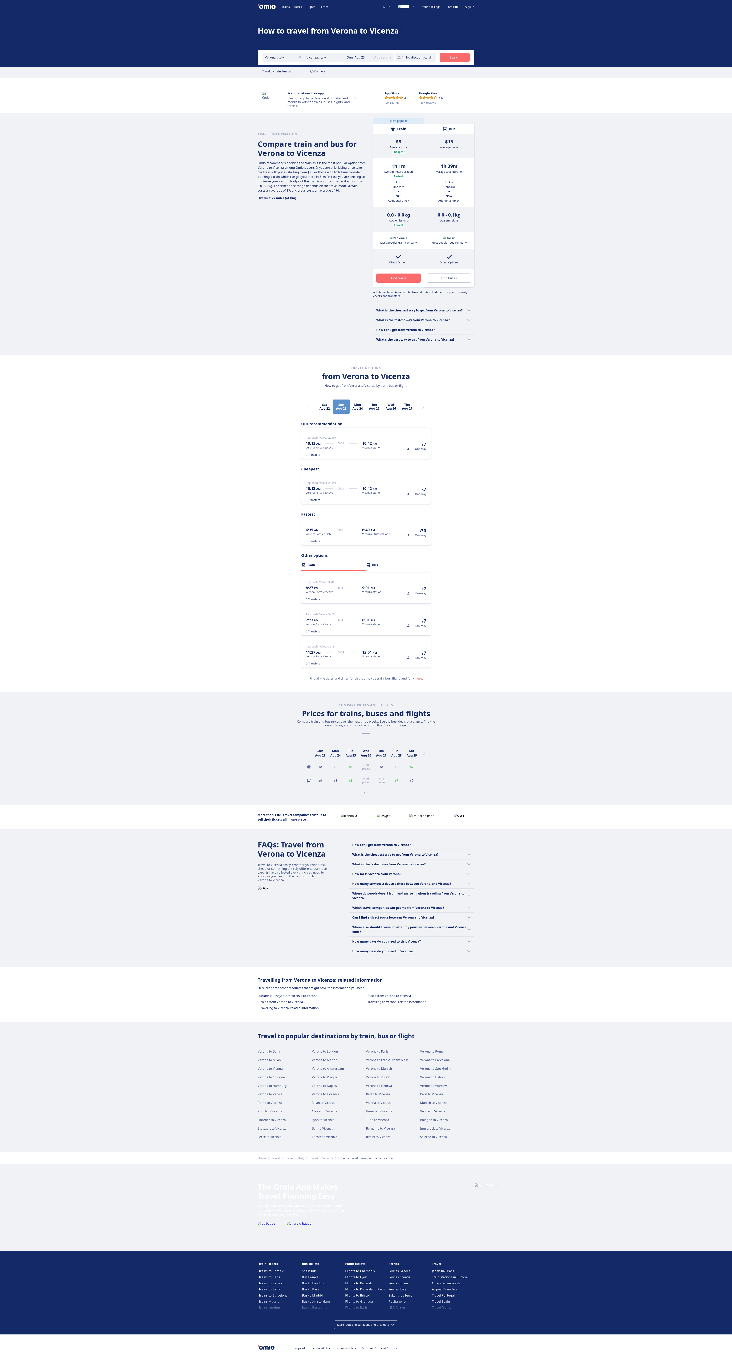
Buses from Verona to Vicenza (389, 996)
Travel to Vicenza (321, 1158)
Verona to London (325, 1051)
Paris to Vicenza (431, 1094)
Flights (311, 7)
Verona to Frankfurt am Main (387, 1060)
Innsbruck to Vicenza (435, 1128)
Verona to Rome (432, 1051)
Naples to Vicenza (324, 1111)
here (418, 678)
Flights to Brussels (359, 1283)
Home (262, 1158)
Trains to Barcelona (273, 1295)
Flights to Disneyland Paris (365, 1289)
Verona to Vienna (270, 1068)
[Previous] (308, 753)
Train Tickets (268, 1264)
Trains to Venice (271, 1283)
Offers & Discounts (446, 1283)
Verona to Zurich (378, 1077)
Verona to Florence (325, 1094)
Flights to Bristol (357, 1295)
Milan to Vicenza (324, 1103)
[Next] (423, 406)
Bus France (310, 1277)
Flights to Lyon (356, 1277)
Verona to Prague (324, 1077)
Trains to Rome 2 (271, 1271)
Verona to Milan (269, 1060)
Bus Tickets (310, 1264)
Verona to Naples (324, 1086)
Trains (286, 7)
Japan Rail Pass (443, 1271)
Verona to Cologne (271, 1077)
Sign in (469, 7)
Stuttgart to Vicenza (272, 1128)
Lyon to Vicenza (323, 1120)
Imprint (299, 1348)
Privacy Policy (346, 1348)
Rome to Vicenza (270, 1103)
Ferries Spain (398, 1283)
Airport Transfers (445, 1289)
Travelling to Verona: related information (397, 1002)
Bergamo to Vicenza (380, 1128)
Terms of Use (320, 1348)
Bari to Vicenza (322, 1128)
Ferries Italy (397, 1289)
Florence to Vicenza (272, 1120)
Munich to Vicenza (433, 1103)
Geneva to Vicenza (379, 1111)
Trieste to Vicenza (324, 1137)
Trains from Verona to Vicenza (281, 1002)
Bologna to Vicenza (434, 1120)
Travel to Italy (294, 1158)
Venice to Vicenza (432, 1111)
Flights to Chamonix (360, 1271)
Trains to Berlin (270, 1289)
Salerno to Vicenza (433, 1137)
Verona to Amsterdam (328, 1068)
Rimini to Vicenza (378, 1137)
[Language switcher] (406, 7)
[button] (357, 57)
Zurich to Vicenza (270, 1111)
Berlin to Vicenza (378, 1094)
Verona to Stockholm (435, 1068)
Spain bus (309, 1271)
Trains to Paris (269, 1277)
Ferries (324, 7)
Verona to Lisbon (432, 1077)
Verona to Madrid (324, 1060)
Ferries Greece (399, 1271)
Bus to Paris (311, 1289)
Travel (275, 1158)
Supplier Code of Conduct (380, 1348)
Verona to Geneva (379, 1086)
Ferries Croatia (400, 1277)
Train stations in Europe (450, 1277)
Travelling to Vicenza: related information (289, 1008)
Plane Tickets (355, 1264)
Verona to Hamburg (272, 1086)
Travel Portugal (443, 1295)
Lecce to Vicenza (269, 1137)
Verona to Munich (379, 1068)
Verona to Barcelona (435, 1060)
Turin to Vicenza (377, 1120)
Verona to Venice (270, 1094)
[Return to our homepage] (270, 7)
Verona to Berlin (269, 1051)
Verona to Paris (377, 1051)
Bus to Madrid (312, 1295)
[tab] (333, 565)
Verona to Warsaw (433, 1086)
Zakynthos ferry (401, 1295)
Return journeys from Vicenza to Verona (288, 996)
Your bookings (431, 6)
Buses (298, 7)
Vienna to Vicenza (379, 1103)
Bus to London (313, 1283)
